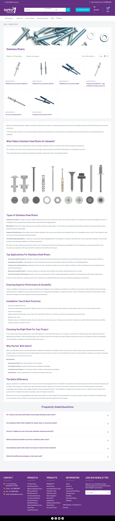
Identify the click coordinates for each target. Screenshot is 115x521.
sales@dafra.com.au (16, 494)
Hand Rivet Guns (32, 503)
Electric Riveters (32, 500)
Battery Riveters (32, 491)
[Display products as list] (108, 56)
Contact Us (69, 488)
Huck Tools (30, 507)
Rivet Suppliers (51, 496)
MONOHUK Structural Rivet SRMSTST (16, 83)
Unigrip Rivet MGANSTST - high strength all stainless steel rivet (95, 84)
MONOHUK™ (51, 484)
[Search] (68, 10)
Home (5, 24)
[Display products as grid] (105, 56)
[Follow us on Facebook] (52, 518)
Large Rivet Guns (32, 510)
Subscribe (109, 492)
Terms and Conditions (73, 491)
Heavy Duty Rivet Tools (34, 505)
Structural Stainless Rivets (13, 114)
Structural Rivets (71, 498)
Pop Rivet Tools (51, 491)
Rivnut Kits (50, 498)
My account (96, 8)
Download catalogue (83, 9)
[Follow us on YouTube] (59, 518)
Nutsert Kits (50, 486)
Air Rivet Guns (31, 484)
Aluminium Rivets (32, 486)
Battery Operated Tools (34, 488)
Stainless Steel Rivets (53, 503)
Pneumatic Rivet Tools (54, 488)
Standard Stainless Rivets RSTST (42, 114)
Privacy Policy (70, 493)
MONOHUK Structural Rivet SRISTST (43, 83)
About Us (69, 486)
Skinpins (68, 500)
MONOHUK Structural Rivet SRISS (69, 83)
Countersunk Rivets (33, 498)
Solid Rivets (50, 500)
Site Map (68, 496)
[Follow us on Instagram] (56, 518)
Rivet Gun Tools (51, 493)
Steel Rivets (50, 505)
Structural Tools (52, 507)
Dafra (8, 383)
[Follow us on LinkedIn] (62, 518)
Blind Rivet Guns (32, 493)
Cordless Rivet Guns (33, 496)
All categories (48, 8)
